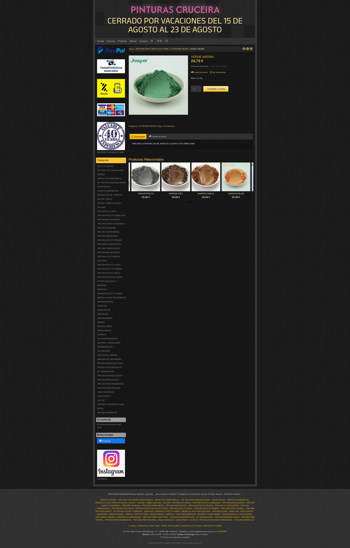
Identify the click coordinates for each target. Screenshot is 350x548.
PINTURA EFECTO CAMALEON (111, 215)
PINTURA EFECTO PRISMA (109, 240)
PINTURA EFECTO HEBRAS (109, 269)
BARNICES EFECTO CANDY (109, 293)
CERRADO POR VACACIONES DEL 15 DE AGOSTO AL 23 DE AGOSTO (175, 25)
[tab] (138, 136)
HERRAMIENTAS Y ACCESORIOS (105, 349)
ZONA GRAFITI (104, 396)
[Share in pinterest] (251, 49)
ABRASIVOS (102, 314)
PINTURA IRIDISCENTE (107, 236)
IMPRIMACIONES (105, 302)
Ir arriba (132, 526)
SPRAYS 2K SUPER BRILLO (109, 178)
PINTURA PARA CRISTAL (108, 380)
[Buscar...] (166, 41)
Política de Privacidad (170, 526)
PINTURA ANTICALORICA (108, 219)
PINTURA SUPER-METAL (108, 232)
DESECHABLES (104, 330)
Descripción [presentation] (139, 136)
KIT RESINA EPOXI (105, 371)
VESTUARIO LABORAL (107, 355)
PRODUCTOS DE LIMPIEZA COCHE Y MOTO (109, 197)
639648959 (222, 531)
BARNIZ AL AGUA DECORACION (111, 298)
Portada (100, 41)
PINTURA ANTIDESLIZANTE (109, 376)
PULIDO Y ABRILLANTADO (109, 203)
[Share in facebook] (244, 49)
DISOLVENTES (103, 310)
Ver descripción (219, 72)
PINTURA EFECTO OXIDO (109, 265)
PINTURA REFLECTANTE (108, 252)
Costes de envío (201, 72)
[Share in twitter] (247, 49)
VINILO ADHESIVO (105, 392)
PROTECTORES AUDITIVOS (109, 363)
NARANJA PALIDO (236, 193)
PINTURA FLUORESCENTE (109, 244)
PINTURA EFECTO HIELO (108, 273)
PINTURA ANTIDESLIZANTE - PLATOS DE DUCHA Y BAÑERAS (110, 281)
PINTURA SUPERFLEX (107, 413)
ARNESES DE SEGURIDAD (109, 359)
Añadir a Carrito (217, 89)
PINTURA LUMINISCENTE (108, 248)
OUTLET (101, 400)
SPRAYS (101, 322)
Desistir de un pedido (212, 526)
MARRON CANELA (206, 193)
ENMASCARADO (104, 318)
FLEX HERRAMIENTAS (107, 339)
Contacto (143, 41)
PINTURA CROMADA (106, 228)
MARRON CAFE (176, 193)
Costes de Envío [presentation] (158, 136)
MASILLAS (102, 306)
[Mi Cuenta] (152, 41)
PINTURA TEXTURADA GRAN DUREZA (110, 172)
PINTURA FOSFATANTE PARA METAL (110, 406)
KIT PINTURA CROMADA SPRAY (111, 183)
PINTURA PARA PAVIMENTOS (110, 384)
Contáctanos (142, 526)
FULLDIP (101, 207)
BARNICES (102, 289)
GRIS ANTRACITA (146, 193)
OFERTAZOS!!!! (104, 187)
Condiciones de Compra (191, 526)
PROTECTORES (104, 326)
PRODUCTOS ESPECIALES (109, 367)
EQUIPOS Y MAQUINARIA (108, 343)
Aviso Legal (154, 526)
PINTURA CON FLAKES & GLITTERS (108, 258)
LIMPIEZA (101, 334)
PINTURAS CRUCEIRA (175, 9)
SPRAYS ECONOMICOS (108, 191)
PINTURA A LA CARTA (107, 211)
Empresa (111, 41)
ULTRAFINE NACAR (147, 126)
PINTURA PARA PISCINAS (108, 388)
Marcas (133, 41)
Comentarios (169, 126)
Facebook (106, 441)
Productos (122, 41)
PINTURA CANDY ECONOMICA (111, 224)
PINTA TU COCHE (105, 166)
